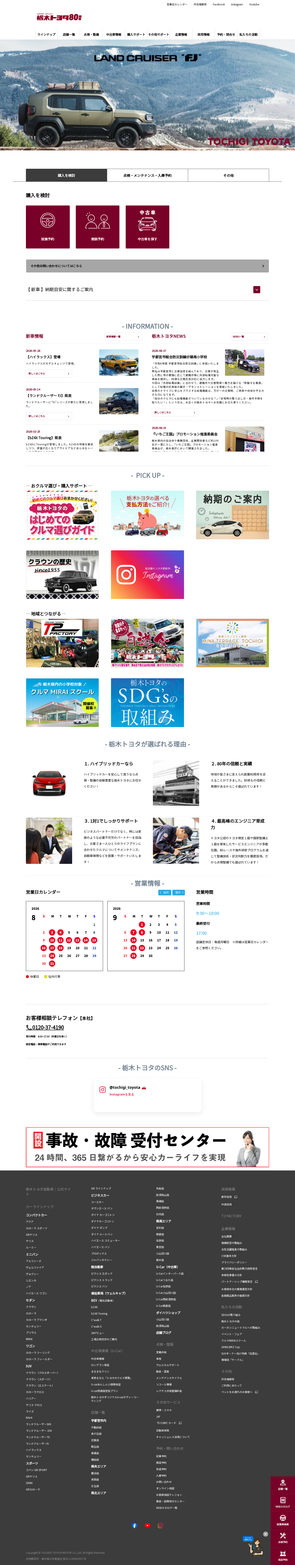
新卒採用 (226, 1197)
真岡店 (95, 1479)
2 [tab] (140, 143)
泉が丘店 (96, 1433)
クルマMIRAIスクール (233, 1340)
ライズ (30, 1411)
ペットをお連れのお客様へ (236, 1392)
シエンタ (31, 1280)
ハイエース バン (100, 1247)
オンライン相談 (165, 1488)
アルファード (33, 1261)
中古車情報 (97, 1358)
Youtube (254, 4)
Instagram (237, 4)
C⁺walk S (96, 1326)
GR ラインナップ (101, 1188)
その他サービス (168, 1402)
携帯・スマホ (164, 1410)
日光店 (160, 1214)
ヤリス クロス (34, 1405)
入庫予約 (161, 1475)
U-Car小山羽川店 (166, 1292)
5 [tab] (160, 143)
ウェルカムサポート (167, 1365)
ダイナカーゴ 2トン (102, 1221)
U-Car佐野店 (163, 1286)
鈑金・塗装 (162, 1371)
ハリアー (31, 1398)
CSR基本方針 (229, 1256)
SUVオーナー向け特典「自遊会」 (240, 1353)
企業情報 (228, 1228)
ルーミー (31, 1247)
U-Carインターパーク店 (170, 1273)
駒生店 (95, 1446)
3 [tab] (147, 143)
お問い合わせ (164, 1482)
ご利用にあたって (231, 1385)
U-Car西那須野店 (166, 1299)
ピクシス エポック (102, 1273)
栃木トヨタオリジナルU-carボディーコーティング (115, 1399)
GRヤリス (31, 1234)
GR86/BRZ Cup (230, 1347)
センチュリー (33, 1326)
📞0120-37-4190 (45, 1027)
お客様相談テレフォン (169, 1495)
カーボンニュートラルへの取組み (240, 1327)
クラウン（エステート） (40, 1385)
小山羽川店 (162, 1253)
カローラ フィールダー (39, 1359)
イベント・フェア (231, 1334)
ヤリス (30, 1241)
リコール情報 (164, 1384)
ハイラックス (33, 1450)
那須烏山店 (162, 1195)
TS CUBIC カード (166, 1423)
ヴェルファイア (35, 1267)
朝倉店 (160, 1234)
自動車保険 (162, 1430)
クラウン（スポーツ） (39, 1379)
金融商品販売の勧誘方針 (235, 1295)
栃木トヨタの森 (230, 1321)
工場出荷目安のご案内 (104, 1339)
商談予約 (161, 1462)
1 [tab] (134, 143)
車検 (158, 1358)
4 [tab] (153, 143)
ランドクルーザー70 (38, 1437)
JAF (158, 1416)
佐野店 (160, 1240)
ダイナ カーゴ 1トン (103, 1214)
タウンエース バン (102, 1208)
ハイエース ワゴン (36, 1293)
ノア (28, 1286)
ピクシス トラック (102, 1280)
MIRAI (29, 1339)
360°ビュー (97, 1333)
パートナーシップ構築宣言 (236, 1281)
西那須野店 (162, 1207)
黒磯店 (160, 1201)
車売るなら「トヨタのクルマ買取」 (112, 1378)
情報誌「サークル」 (233, 1359)
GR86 (29, 1483)
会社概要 (226, 1236)
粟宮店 (160, 1247)
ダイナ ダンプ (99, 1227)
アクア (30, 1221)
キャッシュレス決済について (173, 1437)
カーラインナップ (40, 1206)
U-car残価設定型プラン (104, 1391)
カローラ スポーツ (36, 1228)
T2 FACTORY (231, 1215)
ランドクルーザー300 (38, 1424)
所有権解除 (200, 4)
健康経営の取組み (231, 1243)
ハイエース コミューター (105, 1240)
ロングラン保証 (100, 1365)
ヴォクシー (32, 1274)
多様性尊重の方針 (231, 1275)
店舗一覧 (98, 1412)
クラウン (31, 1307)
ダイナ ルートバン (102, 1234)
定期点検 (161, 1352)
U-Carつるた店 (164, 1280)
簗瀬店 (95, 1453)
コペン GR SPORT (36, 1470)
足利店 (160, 1227)
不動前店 (96, 1427)
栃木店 (160, 1260)
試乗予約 (161, 1456)
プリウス (31, 1332)
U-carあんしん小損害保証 (106, 1384)
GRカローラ (33, 1489)
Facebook (219, 4)
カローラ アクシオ (36, 1319)
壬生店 (95, 1486)
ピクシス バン (99, 1286)
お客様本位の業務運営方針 (236, 1289)
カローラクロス (35, 1392)
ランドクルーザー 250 (39, 1430)
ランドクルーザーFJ (37, 1443)
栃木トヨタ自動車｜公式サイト (48, 1191)
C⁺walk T (96, 1320)
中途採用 (226, 1204)
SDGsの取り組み (231, 1315)
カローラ (31, 1313)
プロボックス (99, 1253)
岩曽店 (95, 1440)
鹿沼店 (95, 1473)
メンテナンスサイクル (169, 1378)
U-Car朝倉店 (163, 1305)
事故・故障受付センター (170, 1501)
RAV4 (29, 1417)
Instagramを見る (121, 1094)
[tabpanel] (147, 95)
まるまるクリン (100, 1371)
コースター (97, 1202)
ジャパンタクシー (101, 1260)
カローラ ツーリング (38, 1352)
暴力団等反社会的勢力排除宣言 (239, 1268)
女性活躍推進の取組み (234, 1249)
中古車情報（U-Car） (107, 1350)
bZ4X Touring (99, 1313)
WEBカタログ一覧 (166, 1507)
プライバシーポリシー (234, 1262)
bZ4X (94, 1307)
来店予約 (161, 1469)
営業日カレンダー (177, 4)
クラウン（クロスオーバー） (43, 1372)
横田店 (95, 1459)
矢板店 (160, 1188)
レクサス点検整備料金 (169, 1391)
